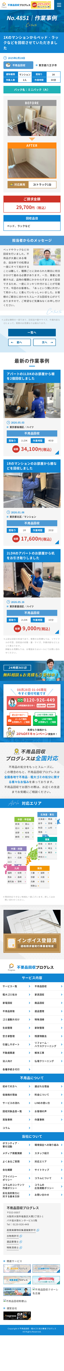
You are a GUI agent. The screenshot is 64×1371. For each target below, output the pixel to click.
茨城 (40, 843)
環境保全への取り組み (47, 1144)
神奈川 (41, 856)
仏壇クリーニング (44, 1061)
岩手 (40, 823)
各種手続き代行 (11, 1069)
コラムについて (43, 1178)
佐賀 (20, 872)
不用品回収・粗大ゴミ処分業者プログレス (38, 1328)
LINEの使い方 (42, 1102)
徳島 (20, 853)
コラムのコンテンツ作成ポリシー (13, 1186)
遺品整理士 (13, 1241)
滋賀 (43, 872)
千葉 (40, 852)
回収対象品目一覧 (12, 1111)
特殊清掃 (39, 1019)
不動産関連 (9, 1052)
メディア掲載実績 (12, 1153)
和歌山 (34, 885)
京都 (33, 877)
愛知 (27, 836)
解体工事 (39, 1052)
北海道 (41, 819)
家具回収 (39, 994)
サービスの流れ (11, 1102)
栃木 (50, 843)
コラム (6, 1127)
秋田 (40, 827)
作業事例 (39, 1119)
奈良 (43, 881)
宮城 (50, 823)
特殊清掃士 (13, 1247)
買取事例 (7, 1119)
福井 (27, 828)
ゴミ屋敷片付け (11, 1019)
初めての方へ (10, 1086)
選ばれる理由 (42, 1086)
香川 (10, 857)
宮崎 (20, 881)
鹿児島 (11, 881)
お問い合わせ (42, 1194)
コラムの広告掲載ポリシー (44, 1186)
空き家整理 (9, 1036)
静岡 (17, 836)
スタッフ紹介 (42, 1153)
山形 (50, 827)
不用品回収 (41, 986)
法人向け (7, 1061)
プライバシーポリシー (10, 1178)
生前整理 (7, 1027)
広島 (20, 857)
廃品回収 (39, 1002)
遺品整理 (39, 1011)
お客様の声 (41, 1111)
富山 (27, 823)
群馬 (40, 848)
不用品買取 (9, 1011)
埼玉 (50, 848)
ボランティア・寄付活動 (11, 1144)
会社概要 (7, 1169)
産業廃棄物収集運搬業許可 (21, 1230)
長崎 (20, 877)
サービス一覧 (10, 986)
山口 (10, 861)
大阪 (43, 877)
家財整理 (39, 1027)
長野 (17, 832)
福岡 (10, 872)
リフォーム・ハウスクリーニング (45, 1044)
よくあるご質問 (11, 1161)
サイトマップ (42, 1169)
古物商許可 (13, 1235)
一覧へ (32, 332)
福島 (40, 831)
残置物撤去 (41, 1036)
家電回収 (7, 1002)
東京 (50, 852)
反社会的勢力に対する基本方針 (11, 1194)
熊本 (10, 877)
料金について (42, 1094)
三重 (33, 872)
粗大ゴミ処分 (10, 994)
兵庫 (33, 881)
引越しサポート (11, 1044)
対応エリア (41, 1161)
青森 (50, 819)
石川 (17, 828)
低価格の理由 (10, 1094)
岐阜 (27, 832)
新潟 (17, 823)
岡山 (10, 853)
